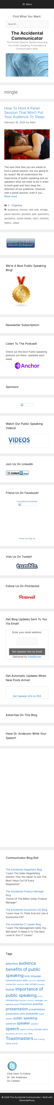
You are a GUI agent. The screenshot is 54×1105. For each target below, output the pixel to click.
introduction (12, 1000)
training (41, 1039)
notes (45, 1001)
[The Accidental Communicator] (27, 504)
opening (9, 1004)
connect (41, 980)
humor (10, 989)
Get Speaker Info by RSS (27, 696)
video (16, 222)
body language (32, 976)
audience (13, 209)
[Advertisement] (14, 797)
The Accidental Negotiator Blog (24, 869)
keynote (22, 1000)
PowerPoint (26, 1004)
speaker (23, 1023)
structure (19, 1034)
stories (38, 1029)
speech (12, 1028)
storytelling (10, 1034)
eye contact (31, 984)
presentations (37, 1009)
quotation (9, 218)
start (35, 218)
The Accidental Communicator (27, 35)
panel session (12, 214)
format (23, 209)
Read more (10, 196)
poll (34, 214)
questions (43, 214)
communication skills (17, 980)
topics (7, 222)
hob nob (33, 209)
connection (11, 984)
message (39, 1000)
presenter (32, 1013)
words (15, 1043)
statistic (44, 218)
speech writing (26, 1029)
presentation (17, 1009)
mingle (44, 209)
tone (35, 1039)
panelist (26, 214)
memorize (30, 1001)
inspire (39, 996)
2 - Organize (15, 205)
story (45, 1029)
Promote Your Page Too (27, 538)
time (30, 1033)
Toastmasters (19, 1038)
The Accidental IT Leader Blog (23, 924)
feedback (41, 984)
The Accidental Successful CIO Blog (26, 909)
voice (8, 1043)
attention (12, 963)
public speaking (25, 1018)
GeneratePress (27, 1100)
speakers (35, 1024)
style (26, 1034)
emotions (20, 984)
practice (38, 1004)
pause (16, 1004)
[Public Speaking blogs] (21, 306)
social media (24, 218)
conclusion (32, 981)
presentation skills (15, 1013)
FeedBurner (34, 656)
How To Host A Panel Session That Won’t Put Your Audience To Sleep (24, 112)
